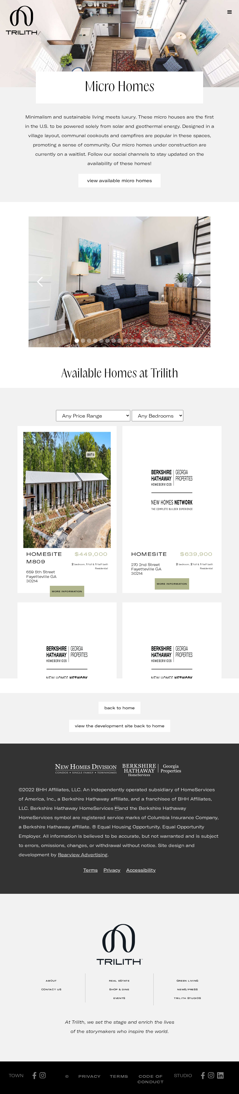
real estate (119, 981)
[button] (229, 12)
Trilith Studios (187, 998)
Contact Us (51, 989)
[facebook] (34, 1075)
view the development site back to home (119, 725)
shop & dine (119, 989)
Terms (90, 870)
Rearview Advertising (83, 854)
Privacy (111, 870)
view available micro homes (119, 180)
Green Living (187, 981)
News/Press (187, 989)
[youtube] (220, 1075)
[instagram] (42, 1075)
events (119, 998)
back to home (119, 707)
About (51, 981)
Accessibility (141, 870)
